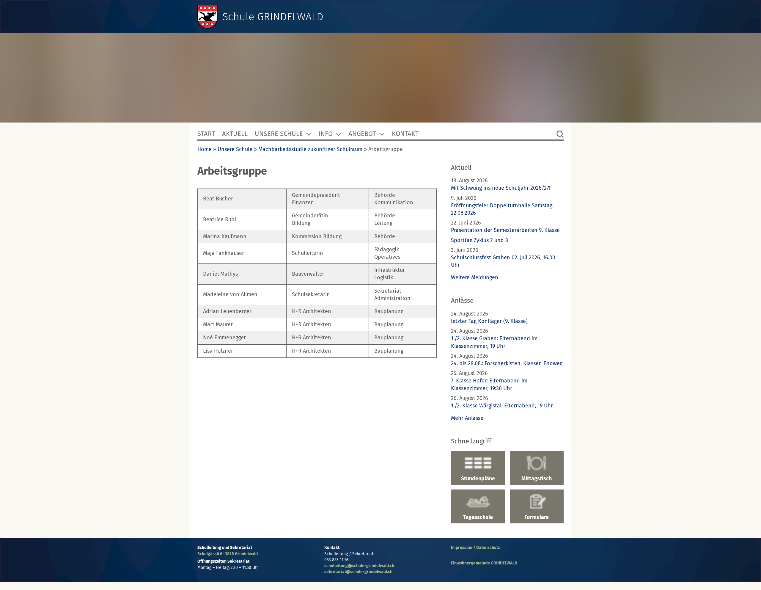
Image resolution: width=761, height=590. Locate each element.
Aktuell (235, 134)
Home (204, 149)
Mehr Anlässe (467, 418)
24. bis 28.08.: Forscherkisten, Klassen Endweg (506, 363)
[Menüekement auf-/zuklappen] (309, 133)
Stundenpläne (478, 478)
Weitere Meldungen (474, 277)
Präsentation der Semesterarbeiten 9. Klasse (505, 230)
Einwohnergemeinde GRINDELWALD (484, 563)
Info (326, 134)
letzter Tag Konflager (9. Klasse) (489, 321)
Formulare (536, 517)
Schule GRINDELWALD (272, 16)
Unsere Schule (279, 134)
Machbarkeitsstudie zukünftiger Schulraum (310, 149)
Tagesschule (478, 517)
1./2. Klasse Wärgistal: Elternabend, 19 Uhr (502, 405)
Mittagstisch (536, 478)
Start (206, 134)
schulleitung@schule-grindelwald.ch (359, 565)
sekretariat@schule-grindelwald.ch (358, 571)
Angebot (362, 134)
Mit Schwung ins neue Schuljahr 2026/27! (500, 188)
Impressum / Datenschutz (475, 547)
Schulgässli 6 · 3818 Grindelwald (227, 553)
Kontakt (405, 134)
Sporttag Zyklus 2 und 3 (479, 240)
